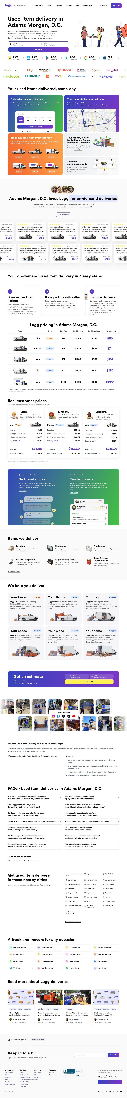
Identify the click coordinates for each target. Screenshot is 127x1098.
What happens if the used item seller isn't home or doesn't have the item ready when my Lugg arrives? (85, 806)
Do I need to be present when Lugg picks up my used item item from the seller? (80, 797)
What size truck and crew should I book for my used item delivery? (33, 821)
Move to (45, 43)
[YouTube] (73, 716)
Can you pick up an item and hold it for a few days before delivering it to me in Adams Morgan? (27, 845)
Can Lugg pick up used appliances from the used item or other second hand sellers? (81, 814)
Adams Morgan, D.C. (20, 1040)
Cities (49, 6)
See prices (38, 49)
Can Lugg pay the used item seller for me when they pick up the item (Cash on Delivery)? (26, 814)
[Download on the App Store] (102, 1076)
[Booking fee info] (19, 440)
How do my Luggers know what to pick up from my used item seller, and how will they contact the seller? (28, 797)
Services (38, 6)
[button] (23, 231)
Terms (19, 1092)
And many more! (14, 571)
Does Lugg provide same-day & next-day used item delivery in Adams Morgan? (24, 806)
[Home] (9, 1040)
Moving (22, 1072)
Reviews (51, 1072)
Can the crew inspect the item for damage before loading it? (88, 821)
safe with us (78, 150)
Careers (51, 1075)
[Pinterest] (110, 1091)
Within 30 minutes (36, 127)
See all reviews (63, 215)
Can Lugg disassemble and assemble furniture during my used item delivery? (23, 828)
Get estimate (87, 6)
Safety (36, 1079)
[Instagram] (53, 716)
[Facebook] (58, 716)
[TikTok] (63, 716)
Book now (116, 6)
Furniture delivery (25, 1075)
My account (37, 1075)
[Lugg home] (8, 5)
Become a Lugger (10, 1084)
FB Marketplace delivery (27, 1079)
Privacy (14, 1092)
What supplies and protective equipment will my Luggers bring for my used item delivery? (82, 837)
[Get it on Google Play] (113, 1076)
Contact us (37, 1077)
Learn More (22, 490)
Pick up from (15, 43)
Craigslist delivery (25, 1077)
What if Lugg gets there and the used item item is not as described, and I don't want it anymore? (26, 837)
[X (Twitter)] (68, 716)
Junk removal (24, 1084)
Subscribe (113, 1055)
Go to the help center (31, 861)
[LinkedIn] (117, 1091)
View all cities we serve (73, 922)
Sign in (104, 6)
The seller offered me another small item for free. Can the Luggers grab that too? (80, 845)
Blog (6, 1079)
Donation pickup (24, 1082)
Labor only (23, 1086)
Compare (8, 1077)
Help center (37, 1072)
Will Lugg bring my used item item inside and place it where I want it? (78, 828)
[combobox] (23, 44)
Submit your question (15, 861)
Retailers (59, 6)
